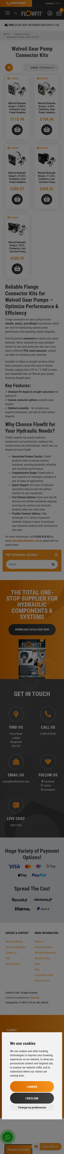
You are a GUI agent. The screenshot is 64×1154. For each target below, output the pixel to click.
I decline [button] (32, 1098)
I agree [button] (32, 1086)
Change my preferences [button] (32, 1107)
